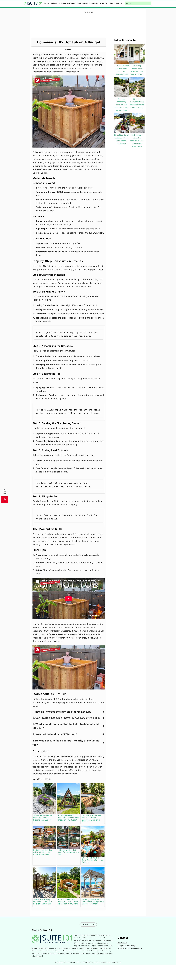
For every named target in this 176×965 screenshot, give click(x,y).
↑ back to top (88, 924)
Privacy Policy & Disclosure (130, 948)
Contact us (122, 943)
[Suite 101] (33, 3)
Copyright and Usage (127, 945)
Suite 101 (77, 935)
